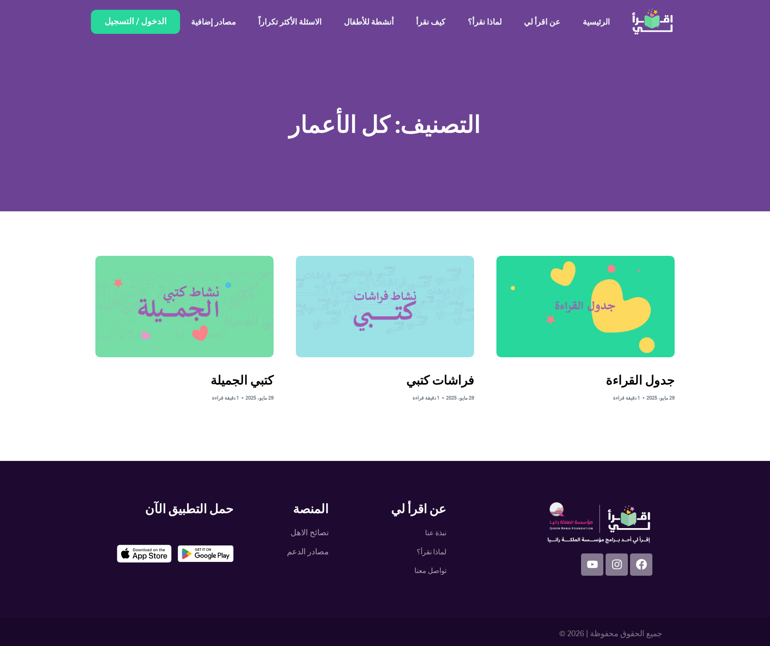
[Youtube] (592, 564)
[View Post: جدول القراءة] (585, 306)
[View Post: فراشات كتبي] (385, 306)
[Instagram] (617, 564)
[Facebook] (641, 564)
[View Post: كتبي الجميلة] (184, 306)
